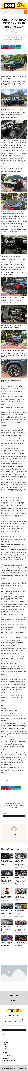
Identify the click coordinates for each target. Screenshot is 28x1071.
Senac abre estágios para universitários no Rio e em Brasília (6, 944)
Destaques (9, 37)
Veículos (20, 37)
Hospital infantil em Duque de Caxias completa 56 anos (19, 896)
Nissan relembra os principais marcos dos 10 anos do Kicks (20, 944)
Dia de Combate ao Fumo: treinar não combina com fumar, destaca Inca (20, 928)
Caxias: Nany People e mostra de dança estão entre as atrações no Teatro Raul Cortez (7, 897)
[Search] (25, 12)
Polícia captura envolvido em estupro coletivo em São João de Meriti (6, 862)
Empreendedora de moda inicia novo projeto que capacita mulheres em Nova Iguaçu (20, 880)
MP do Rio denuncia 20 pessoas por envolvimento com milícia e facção (7, 879)
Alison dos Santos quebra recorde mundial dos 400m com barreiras (21, 912)
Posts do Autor (14, 839)
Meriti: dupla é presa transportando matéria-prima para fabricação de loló (7, 912)
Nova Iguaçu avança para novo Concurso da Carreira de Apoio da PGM (7, 928)
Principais (15, 37)
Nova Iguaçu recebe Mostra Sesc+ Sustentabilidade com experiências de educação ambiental (20, 863)
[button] (5, 46)
